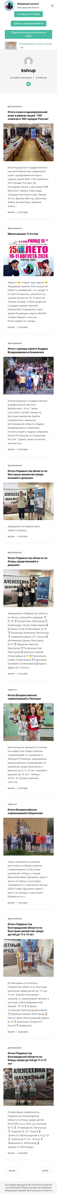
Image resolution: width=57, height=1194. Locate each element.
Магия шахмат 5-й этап (23, 233)
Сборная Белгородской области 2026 (28, 34)
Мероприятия (14, 106)
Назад (12, 1171)
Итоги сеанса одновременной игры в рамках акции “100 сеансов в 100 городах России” (28, 115)
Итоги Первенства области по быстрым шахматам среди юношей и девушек (27, 474)
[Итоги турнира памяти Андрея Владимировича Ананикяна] (28, 375)
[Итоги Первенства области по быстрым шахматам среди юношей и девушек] (28, 501)
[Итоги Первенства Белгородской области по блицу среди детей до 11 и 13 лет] (28, 1087)
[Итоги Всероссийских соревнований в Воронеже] (28, 836)
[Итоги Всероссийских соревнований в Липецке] (28, 722)
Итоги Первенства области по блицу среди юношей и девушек (27, 561)
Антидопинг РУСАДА (28, 14)
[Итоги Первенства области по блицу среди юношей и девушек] (28, 588)
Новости (12, 690)
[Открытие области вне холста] (52, 5)
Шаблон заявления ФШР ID (28, 23)
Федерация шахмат (28, 3)
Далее (45, 1171)
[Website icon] (28, 84)
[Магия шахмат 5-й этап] (28, 257)
